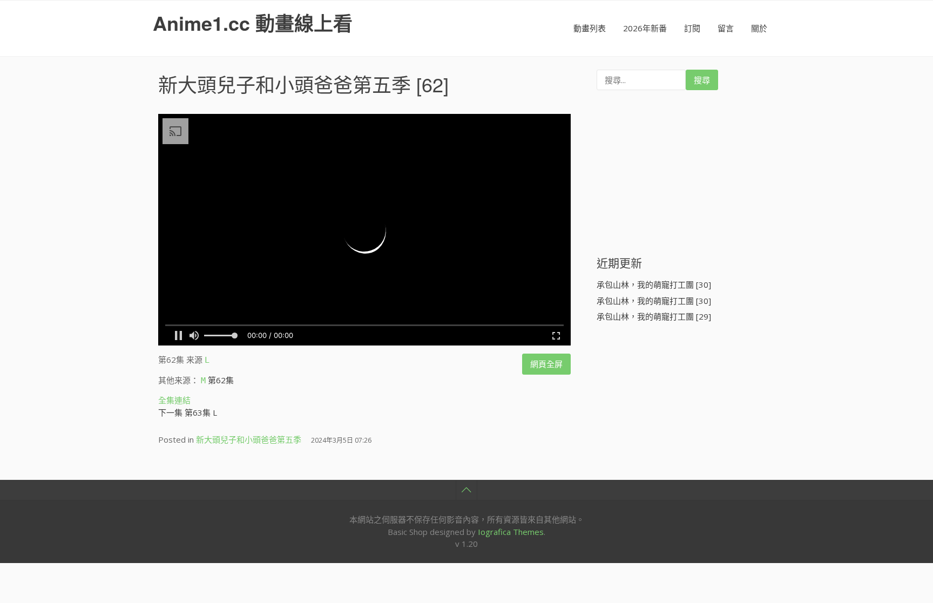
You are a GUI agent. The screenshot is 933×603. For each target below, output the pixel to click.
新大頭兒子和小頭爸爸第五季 (284, 84)
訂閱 (692, 28)
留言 (726, 28)
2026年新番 (645, 28)
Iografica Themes (511, 531)
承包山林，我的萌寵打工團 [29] (654, 316)
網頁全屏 (546, 363)
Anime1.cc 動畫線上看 (253, 23)
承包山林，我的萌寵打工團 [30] (654, 284)
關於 (759, 28)
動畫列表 (589, 28)
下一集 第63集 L (187, 412)
